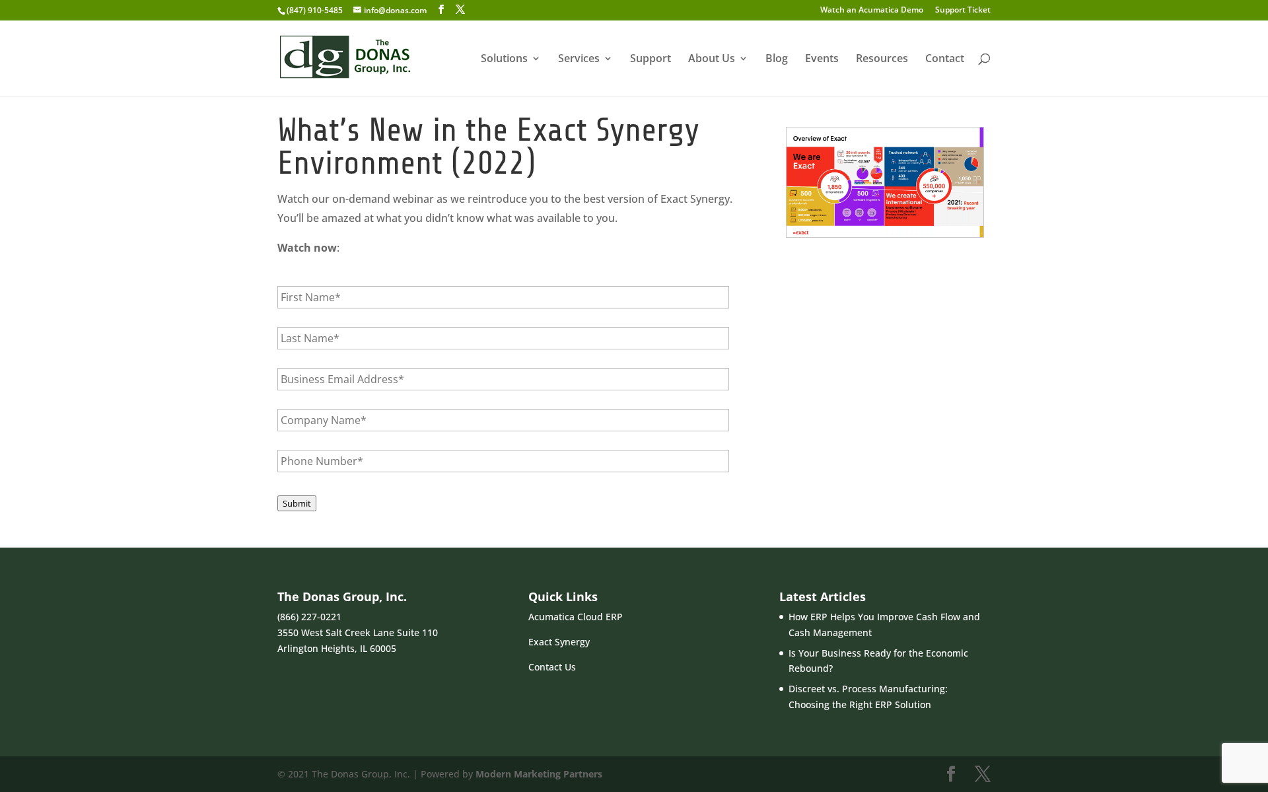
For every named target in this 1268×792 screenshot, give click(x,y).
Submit (297, 503)
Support (650, 59)
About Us (711, 59)
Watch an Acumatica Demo (871, 10)
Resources (882, 59)
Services (579, 59)
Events (822, 59)
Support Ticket (963, 10)
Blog (776, 59)
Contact (944, 59)
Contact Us (552, 667)
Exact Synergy (559, 641)
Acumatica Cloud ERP (575, 616)
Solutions (504, 59)
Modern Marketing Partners (539, 774)
